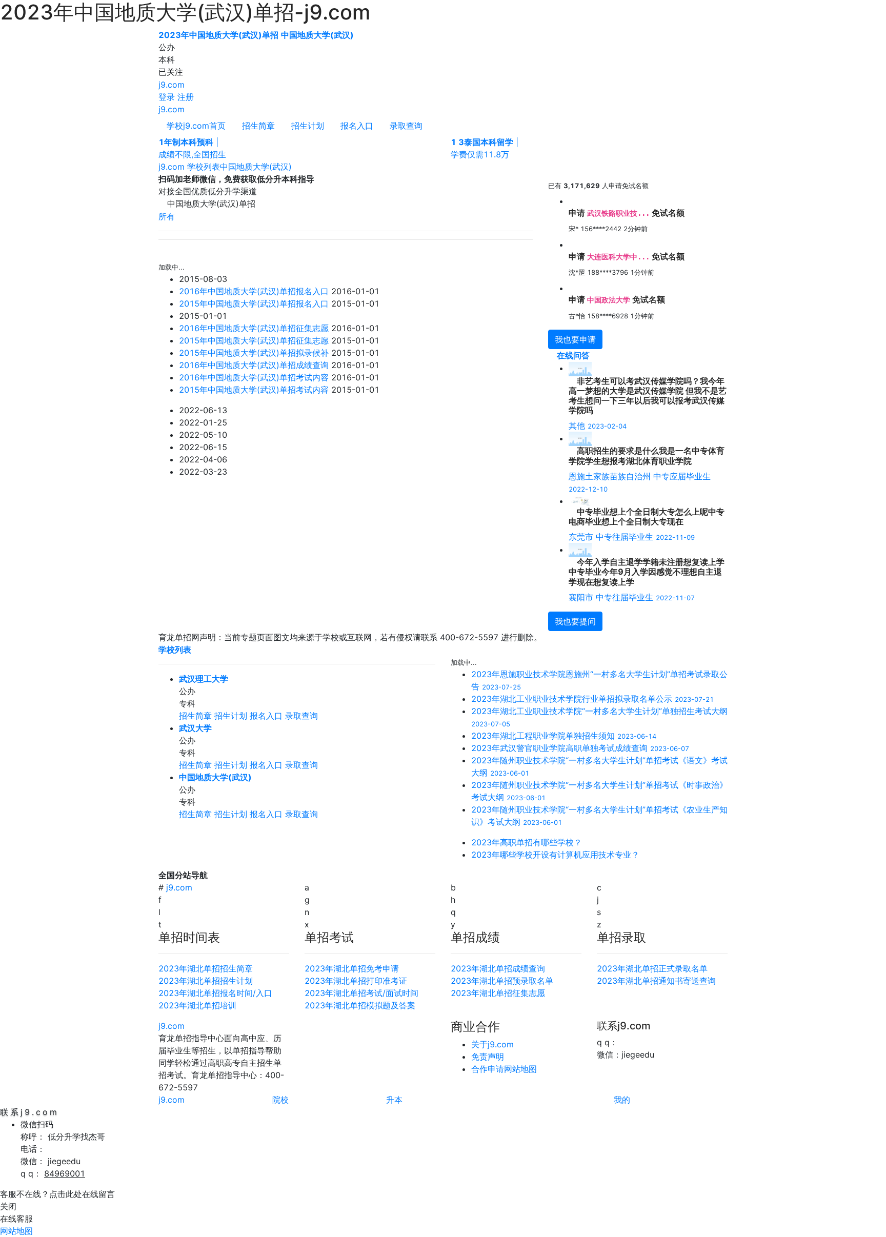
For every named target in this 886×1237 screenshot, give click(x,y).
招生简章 (258, 125)
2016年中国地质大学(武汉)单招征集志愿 (254, 328)
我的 (622, 1099)
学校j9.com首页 (196, 125)
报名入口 (356, 125)
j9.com (171, 84)
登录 (166, 97)
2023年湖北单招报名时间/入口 (215, 993)
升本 (394, 1099)
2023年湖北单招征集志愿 (498, 993)
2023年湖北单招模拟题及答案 (360, 1005)
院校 (280, 1099)
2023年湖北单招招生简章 (205, 968)
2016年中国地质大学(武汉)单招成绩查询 (254, 365)
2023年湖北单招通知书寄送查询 (656, 981)
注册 (185, 97)
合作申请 (487, 1069)
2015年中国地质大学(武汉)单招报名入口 (254, 303)
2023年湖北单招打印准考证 (356, 981)
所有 (166, 216)
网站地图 (520, 1069)
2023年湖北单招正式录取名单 (652, 968)
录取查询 (406, 125)
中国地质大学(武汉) (256, 166)
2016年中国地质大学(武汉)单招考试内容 (254, 377)
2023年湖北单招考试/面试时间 (361, 993)
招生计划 (307, 125)
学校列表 (203, 166)
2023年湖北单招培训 (197, 1005)
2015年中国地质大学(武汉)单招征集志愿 (254, 340)
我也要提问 (575, 621)
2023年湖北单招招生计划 (205, 981)
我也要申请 (575, 339)
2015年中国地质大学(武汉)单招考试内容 (254, 389)
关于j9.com (492, 1044)
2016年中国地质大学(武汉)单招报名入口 (254, 291)
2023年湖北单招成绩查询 (498, 968)
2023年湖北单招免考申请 (352, 968)
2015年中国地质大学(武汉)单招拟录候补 (254, 353)
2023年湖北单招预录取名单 (502, 981)
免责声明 (487, 1056)
